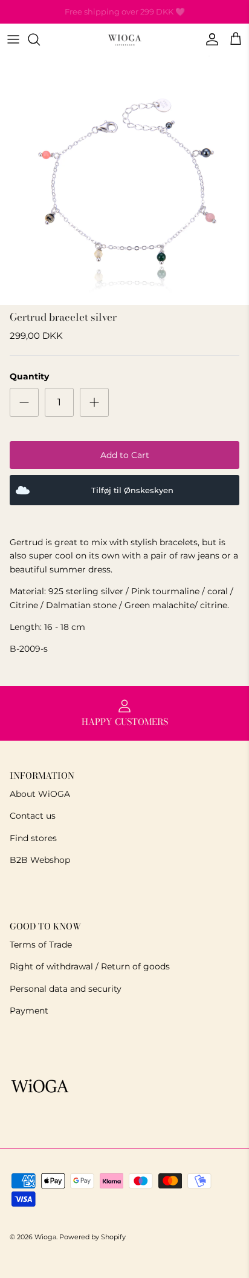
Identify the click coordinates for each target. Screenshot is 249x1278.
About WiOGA (40, 793)
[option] (124, 180)
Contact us (33, 815)
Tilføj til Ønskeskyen (132, 490)
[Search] (40, 39)
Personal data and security (65, 988)
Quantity (29, 376)
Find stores (33, 838)
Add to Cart (124, 455)
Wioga (45, 1237)
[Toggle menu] (13, 39)
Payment (29, 1010)
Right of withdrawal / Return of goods (90, 966)
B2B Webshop (40, 859)
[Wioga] (124, 40)
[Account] (209, 39)
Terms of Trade (41, 944)
